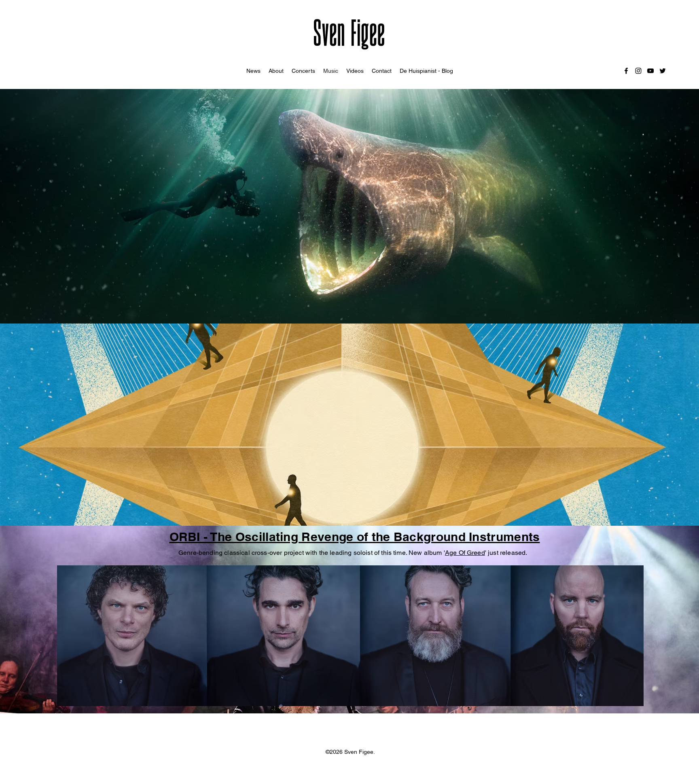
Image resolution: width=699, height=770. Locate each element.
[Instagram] (638, 71)
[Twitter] (663, 71)
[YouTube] (650, 71)
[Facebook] (626, 71)
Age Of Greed (465, 552)
